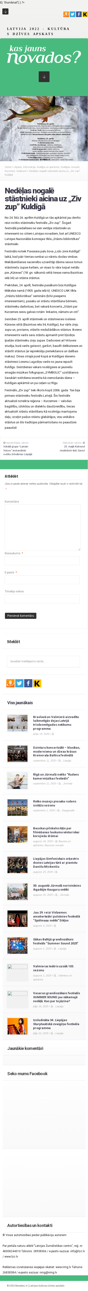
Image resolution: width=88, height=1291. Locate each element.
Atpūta (18, 167)
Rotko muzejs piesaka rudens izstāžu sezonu (54, 803)
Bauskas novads (54, 845)
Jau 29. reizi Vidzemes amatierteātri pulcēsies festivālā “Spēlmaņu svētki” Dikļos (56, 916)
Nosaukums (14, 553)
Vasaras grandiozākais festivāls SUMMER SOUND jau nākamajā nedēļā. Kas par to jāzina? (56, 997)
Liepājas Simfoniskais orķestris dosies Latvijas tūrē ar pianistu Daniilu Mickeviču (56, 862)
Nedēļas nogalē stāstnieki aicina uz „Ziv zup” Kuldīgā (43, 198)
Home (8, 167)
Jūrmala (67, 783)
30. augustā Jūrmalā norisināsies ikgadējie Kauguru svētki (57, 887)
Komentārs (12, 501)
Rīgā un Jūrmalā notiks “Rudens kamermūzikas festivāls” (56, 776)
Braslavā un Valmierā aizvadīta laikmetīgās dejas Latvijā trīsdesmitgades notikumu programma (56, 723)
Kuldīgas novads (70, 167)
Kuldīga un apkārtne (48, 167)
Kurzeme (10, 171)
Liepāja (67, 760)
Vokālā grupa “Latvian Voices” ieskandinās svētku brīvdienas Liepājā (17, 450)
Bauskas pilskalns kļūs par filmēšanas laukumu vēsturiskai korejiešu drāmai (56, 832)
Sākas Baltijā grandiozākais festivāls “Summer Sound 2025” (55, 941)
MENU (5, 11)
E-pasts (11, 572)
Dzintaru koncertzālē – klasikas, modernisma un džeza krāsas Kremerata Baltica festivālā (56, 751)
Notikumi (21, 171)
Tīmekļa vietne (14, 591)
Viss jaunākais (20, 702)
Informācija (29, 167)
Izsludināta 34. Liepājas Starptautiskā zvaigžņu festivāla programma (56, 1024)
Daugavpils (68, 810)
